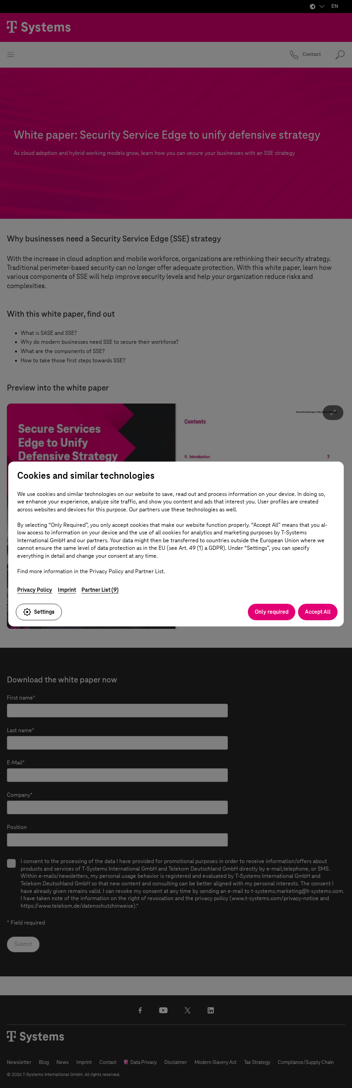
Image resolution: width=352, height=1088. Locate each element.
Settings (44, 611)
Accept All (318, 611)
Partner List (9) (100, 589)
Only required (271, 611)
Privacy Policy (34, 589)
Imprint (67, 589)
